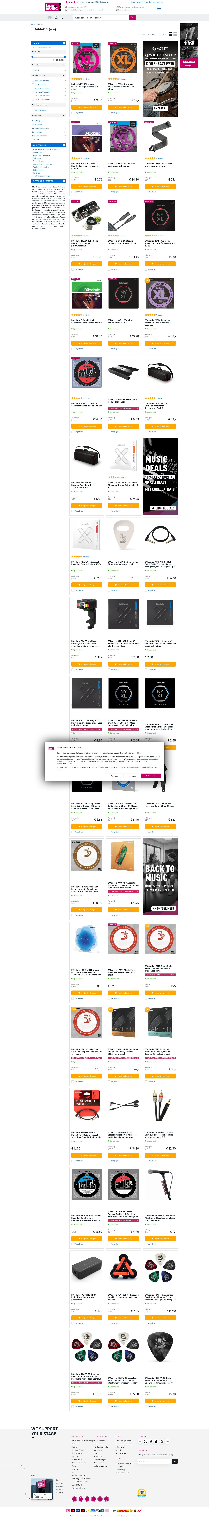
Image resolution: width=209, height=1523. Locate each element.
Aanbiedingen (38, 152)
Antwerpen (59, 1493)
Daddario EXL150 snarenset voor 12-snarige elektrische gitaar (84, 86)
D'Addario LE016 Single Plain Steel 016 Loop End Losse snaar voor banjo (86, 1051)
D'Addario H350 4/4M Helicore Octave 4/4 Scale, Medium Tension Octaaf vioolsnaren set (86, 972)
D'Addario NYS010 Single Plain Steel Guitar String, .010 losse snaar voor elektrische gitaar (85, 806)
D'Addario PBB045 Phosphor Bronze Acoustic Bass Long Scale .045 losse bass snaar (84, 889)
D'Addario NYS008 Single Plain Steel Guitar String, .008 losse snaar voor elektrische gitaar (122, 722)
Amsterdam (60, 1486)
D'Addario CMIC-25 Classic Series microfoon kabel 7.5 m (122, 242)
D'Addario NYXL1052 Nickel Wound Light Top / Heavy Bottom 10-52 (160, 243)
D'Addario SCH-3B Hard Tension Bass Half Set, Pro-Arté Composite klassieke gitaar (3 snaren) (86, 1219)
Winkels (148, 2)
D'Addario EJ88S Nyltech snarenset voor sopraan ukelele (86, 321)
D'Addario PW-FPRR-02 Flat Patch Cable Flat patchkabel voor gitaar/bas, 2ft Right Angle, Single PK (160, 565)
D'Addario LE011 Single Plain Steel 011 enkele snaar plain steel (121, 972)
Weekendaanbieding (41, 167)
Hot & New (37, 173)
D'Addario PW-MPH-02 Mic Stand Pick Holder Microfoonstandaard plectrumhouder (160, 1218)
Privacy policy (120, 1469)
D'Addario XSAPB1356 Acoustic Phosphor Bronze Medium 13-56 (86, 563)
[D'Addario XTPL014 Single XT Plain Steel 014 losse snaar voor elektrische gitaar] (86, 694)
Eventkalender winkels (41, 176)
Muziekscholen (99, 1463)
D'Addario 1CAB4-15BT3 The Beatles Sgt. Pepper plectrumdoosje (84, 243)
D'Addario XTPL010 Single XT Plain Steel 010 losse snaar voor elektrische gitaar (160, 643)
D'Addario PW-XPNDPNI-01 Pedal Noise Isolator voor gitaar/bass (84, 1297)
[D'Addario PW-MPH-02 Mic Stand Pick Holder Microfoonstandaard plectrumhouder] (160, 1185)
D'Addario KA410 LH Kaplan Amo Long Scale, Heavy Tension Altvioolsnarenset (123, 1051)
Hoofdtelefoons (77, 1460)
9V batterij (36, 121)
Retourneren (120, 1447)
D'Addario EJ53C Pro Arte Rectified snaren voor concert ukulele (85, 165)
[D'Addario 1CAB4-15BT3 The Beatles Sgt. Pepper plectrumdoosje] (86, 216)
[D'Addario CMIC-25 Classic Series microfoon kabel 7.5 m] (123, 216)
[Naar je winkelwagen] (158, 7)
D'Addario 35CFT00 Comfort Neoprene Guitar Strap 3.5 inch (159, 804)
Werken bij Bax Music (101, 1466)
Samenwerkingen (100, 1460)
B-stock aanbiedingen (41, 155)
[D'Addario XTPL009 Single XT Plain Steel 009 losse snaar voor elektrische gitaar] (123, 615)
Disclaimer (119, 1466)
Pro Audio (75, 1447)
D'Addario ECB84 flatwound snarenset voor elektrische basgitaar (158, 322)
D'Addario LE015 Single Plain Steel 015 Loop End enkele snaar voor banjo (158, 968)
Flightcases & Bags (78, 1488)
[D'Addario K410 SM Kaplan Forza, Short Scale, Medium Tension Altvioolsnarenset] (160, 1023)
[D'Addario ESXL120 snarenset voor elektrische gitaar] (123, 137)
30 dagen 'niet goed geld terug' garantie (131, 7)
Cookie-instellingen (122, 1473)
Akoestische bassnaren (40, 128)
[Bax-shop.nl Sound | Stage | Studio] (53, 7)
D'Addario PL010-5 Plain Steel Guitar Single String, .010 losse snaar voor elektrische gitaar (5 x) (123, 807)
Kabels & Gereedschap (80, 1482)
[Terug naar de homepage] (49, 17)
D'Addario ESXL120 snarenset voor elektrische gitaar (122, 164)
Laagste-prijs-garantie (125, 10)
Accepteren (152, 776)
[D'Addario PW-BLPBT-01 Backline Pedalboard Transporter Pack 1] (160, 373)
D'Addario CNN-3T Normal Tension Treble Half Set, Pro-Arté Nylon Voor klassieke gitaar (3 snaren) (123, 1215)
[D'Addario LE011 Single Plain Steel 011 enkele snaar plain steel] (123, 940)
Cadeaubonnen (38, 170)
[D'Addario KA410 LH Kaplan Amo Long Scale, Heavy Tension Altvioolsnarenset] (123, 1023)
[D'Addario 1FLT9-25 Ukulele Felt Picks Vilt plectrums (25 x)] (123, 535)
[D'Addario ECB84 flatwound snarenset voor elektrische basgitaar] (160, 294)
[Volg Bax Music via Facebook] (140, 1441)
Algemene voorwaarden (124, 1463)
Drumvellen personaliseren (43, 164)
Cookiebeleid (147, 767)
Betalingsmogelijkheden (124, 1441)
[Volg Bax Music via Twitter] (145, 1441)
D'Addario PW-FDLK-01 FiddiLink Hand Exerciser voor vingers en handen (123, 1297)
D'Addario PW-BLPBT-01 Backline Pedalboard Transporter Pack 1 (156, 405)
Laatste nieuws (99, 1444)
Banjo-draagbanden (39, 136)
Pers (95, 1453)
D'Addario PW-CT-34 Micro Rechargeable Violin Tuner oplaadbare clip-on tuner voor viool (85, 645)
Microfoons (75, 1456)
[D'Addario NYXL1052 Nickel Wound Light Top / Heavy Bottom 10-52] (160, 216)
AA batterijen (37, 124)
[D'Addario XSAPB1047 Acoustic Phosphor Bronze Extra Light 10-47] (123, 456)
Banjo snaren (37, 132)
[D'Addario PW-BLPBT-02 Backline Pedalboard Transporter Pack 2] (86, 456)
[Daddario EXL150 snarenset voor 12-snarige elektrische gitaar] (86, 59)
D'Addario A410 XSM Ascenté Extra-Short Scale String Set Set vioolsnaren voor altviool (123, 885)
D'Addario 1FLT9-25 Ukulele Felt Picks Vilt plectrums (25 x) (123, 563)
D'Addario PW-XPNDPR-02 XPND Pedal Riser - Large (123, 400)
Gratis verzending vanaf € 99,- (77, 7)
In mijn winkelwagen (88, 107)
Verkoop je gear (39, 161)
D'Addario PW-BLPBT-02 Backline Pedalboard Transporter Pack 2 (82, 485)
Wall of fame (98, 1450)
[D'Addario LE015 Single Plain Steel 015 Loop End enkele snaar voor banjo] (160, 940)
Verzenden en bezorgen (124, 1444)
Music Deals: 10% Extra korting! (83, 1441)
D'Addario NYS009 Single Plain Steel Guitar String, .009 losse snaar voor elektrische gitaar (159, 726)
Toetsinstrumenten (78, 1475)
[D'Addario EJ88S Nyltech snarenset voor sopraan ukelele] (86, 294)
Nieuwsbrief (98, 1456)
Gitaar (74, 1466)
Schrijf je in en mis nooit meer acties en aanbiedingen (156, 1455)
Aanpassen (132, 776)
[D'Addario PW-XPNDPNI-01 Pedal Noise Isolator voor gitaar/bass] (86, 1268)
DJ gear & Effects (78, 1450)
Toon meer (35, 139)
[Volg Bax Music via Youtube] (150, 1441)
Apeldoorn (59, 1489)
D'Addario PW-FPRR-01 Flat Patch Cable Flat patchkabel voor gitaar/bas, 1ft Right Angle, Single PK (86, 1136)
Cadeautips (37, 158)
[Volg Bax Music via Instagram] (161, 1441)
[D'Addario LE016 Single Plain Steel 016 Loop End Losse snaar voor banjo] (86, 1023)
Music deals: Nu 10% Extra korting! (46, 149)
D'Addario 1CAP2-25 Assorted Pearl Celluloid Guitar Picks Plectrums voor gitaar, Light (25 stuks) (86, 1377)
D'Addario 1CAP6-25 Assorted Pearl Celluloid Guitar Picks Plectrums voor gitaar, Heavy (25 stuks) (160, 1298)
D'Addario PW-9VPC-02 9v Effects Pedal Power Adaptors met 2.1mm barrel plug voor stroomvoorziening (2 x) (122, 1136)
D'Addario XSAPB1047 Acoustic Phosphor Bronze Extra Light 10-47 (123, 485)
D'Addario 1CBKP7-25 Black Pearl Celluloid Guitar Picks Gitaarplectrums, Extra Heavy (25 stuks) (159, 1381)
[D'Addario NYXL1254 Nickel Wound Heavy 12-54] (123, 294)
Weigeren (114, 776)
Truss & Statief (77, 1485)
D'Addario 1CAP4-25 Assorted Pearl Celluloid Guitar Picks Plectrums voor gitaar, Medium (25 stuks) (122, 1381)
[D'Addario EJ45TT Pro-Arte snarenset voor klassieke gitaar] (86, 373)
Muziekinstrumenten (79, 1463)
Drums (74, 1472)
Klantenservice (158, 2)
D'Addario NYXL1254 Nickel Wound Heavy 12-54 (121, 321)
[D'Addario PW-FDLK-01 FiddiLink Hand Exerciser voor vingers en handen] (123, 1268)
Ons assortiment (99, 1441)
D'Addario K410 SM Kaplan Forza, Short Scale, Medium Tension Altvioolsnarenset (157, 1051)
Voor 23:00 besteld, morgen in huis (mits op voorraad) (85, 10)
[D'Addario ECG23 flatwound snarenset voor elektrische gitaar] (123, 59)
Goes (57, 1480)
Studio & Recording (78, 1453)
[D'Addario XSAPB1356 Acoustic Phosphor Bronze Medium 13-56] (86, 535)
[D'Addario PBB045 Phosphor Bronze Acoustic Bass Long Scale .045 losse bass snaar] (86, 856)
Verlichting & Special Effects (81, 1479)
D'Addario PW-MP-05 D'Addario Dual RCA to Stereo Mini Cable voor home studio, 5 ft (159, 1134)
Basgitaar (75, 1469)
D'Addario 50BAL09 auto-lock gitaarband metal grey (158, 164)
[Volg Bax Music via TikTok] (156, 1441)
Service (119, 1436)
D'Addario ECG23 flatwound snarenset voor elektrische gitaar (121, 86)
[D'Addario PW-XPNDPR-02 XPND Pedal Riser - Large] (123, 373)
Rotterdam (59, 1483)
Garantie (119, 1450)
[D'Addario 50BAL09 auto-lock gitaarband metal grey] (160, 137)
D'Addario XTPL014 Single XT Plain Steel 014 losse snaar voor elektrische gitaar (86, 722)
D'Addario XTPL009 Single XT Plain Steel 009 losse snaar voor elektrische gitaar (123, 643)
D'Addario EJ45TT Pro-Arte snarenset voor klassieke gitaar (86, 404)
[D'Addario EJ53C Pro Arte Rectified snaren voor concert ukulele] (86, 137)
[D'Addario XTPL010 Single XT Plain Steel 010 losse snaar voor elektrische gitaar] (160, 615)
